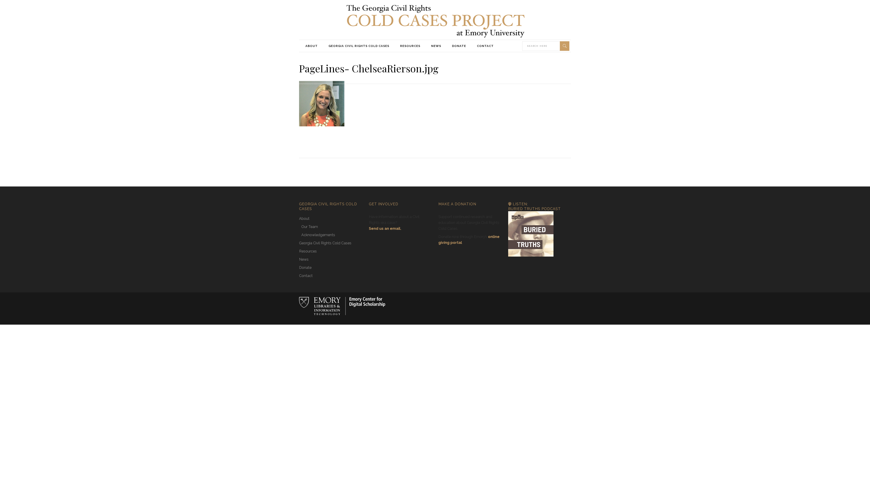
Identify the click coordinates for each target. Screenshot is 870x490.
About (304, 218)
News (304, 259)
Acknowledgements (318, 235)
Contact (306, 276)
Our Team (309, 227)
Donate (305, 267)
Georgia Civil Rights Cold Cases (325, 243)
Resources (308, 251)
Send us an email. (385, 228)
